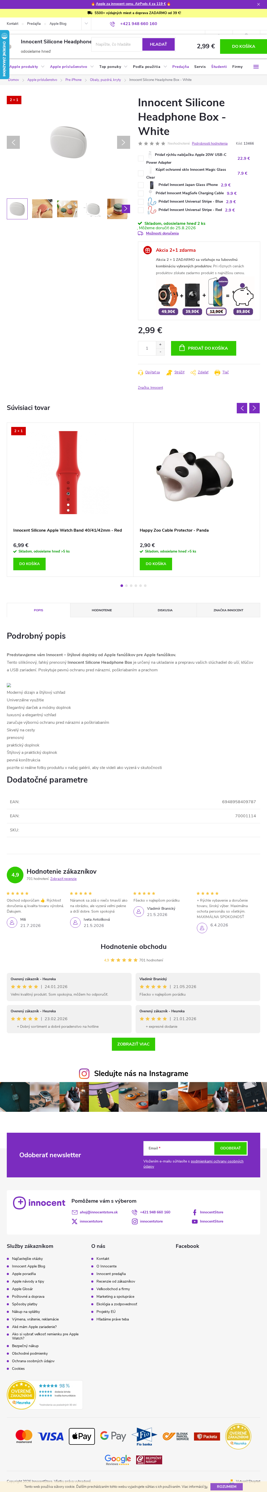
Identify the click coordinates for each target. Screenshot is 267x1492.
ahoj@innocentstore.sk (99, 1212)
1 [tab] (121, 585)
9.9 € (232, 193)
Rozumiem (226, 1486)
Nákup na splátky (26, 1312)
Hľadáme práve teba (112, 1319)
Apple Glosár (22, 1289)
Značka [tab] (228, 610)
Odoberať (230, 1148)
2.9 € (226, 185)
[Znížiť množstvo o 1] (160, 351)
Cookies (18, 1369)
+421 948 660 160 (155, 1212)
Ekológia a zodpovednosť (116, 1304)
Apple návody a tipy (28, 1281)
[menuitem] (27, 67)
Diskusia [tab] (165, 610)
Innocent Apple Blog (28, 1266)
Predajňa (34, 23)
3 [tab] (131, 585)
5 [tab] (140, 585)
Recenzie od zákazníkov (115, 1281)
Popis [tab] (38, 610)
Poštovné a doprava (28, 1297)
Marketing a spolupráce (115, 1297)
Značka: (150, 387)
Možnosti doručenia (162, 233)
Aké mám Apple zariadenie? (34, 1327)
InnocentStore (211, 1212)
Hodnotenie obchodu (134, 946)
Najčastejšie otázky (27, 1259)
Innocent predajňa (111, 1274)
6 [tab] (145, 585)
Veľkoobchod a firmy (113, 1289)
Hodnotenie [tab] (102, 610)
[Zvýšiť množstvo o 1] (160, 344)
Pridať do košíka (208, 348)
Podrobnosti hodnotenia (210, 144)
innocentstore (91, 1221)
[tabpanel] (70, 500)
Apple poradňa (24, 1274)
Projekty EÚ (106, 1312)
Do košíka (243, 46)
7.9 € (242, 173)
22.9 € (244, 158)
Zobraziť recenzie (63, 879)
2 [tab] (126, 585)
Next (254, 408)
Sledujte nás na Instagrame (141, 1073)
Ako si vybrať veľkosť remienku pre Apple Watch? (45, 1336)
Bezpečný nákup (25, 1346)
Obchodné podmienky (30, 1354)
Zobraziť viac (133, 1044)
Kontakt (12, 23)
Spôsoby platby (24, 1304)
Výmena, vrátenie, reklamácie (35, 1319)
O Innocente (106, 1266)
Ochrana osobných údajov (33, 1361)
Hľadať (158, 44)
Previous (242, 408)
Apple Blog (58, 23)
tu (205, 1486)
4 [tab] (136, 585)
